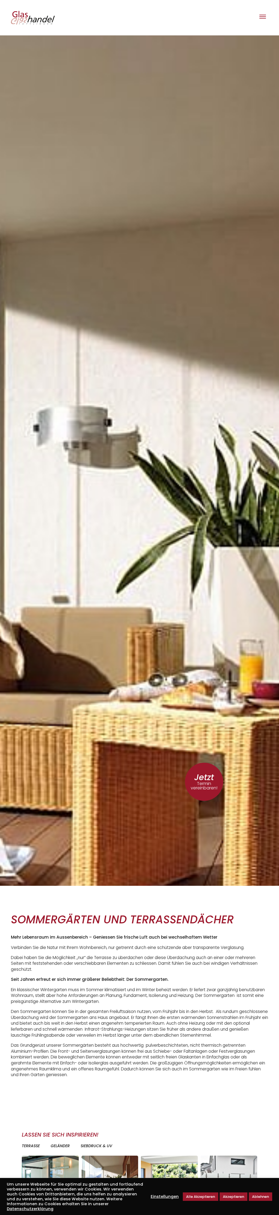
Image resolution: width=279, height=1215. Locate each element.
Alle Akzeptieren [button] (200, 1196)
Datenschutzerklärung (30, 1208)
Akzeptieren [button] (233, 1196)
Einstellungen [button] (165, 1196)
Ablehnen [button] (260, 1196)
